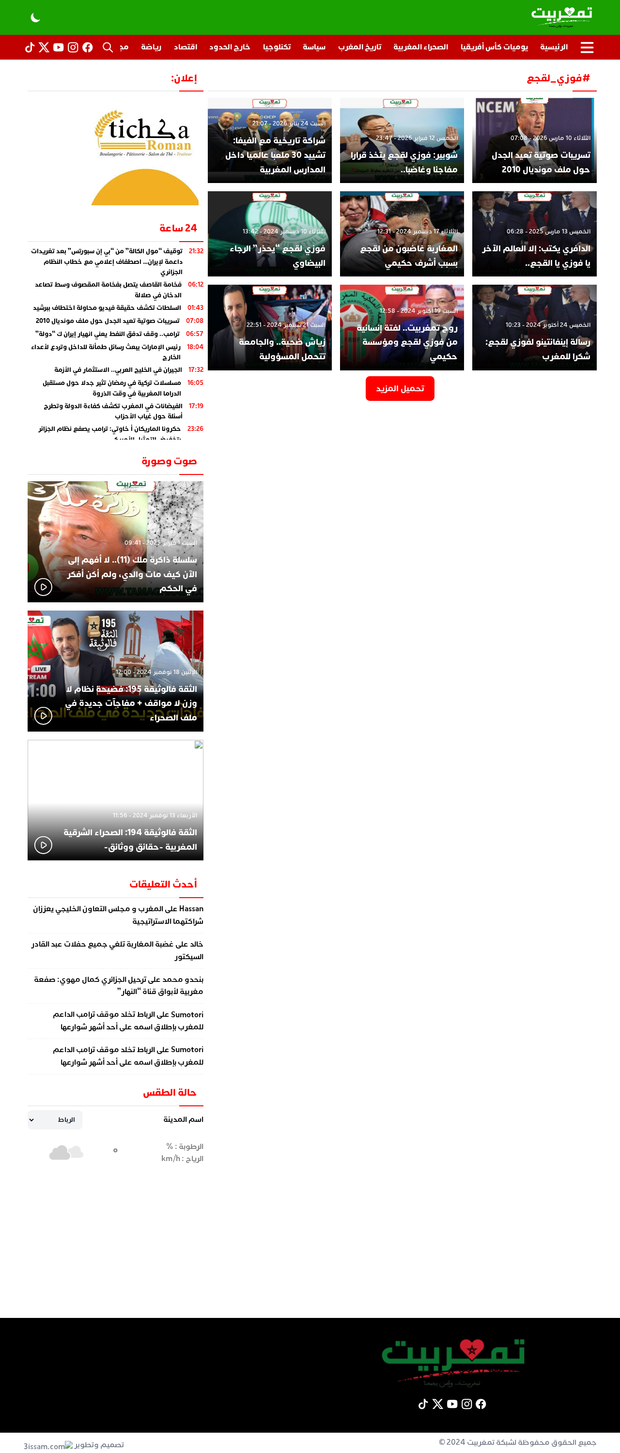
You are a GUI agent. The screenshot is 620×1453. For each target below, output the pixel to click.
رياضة (151, 47)
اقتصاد (185, 47)
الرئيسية (554, 47)
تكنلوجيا (277, 47)
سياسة (314, 47)
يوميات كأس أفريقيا (494, 47)
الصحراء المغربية (420, 47)
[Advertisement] (310, 1250)
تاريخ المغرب (359, 47)
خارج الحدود (229, 47)
